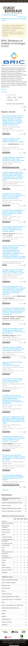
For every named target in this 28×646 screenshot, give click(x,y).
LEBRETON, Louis (15, 425)
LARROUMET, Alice (7, 367)
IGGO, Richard (9, 298)
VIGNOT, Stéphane (7, 275)
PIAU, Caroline (17, 405)
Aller (24, 106)
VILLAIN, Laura (14, 318)
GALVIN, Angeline (7, 443)
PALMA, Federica (7, 463)
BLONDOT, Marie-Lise (18, 481)
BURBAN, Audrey (7, 162)
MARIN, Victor (6, 425)
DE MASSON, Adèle (12, 183)
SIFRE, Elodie (10, 354)
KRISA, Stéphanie (12, 337)
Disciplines (10, 100)
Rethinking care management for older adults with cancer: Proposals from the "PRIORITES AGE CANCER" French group (13, 439)
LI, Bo (8, 235)
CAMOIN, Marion (6, 369)
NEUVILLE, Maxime (7, 233)
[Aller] (26, 15)
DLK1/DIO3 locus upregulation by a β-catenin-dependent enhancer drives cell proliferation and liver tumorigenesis (13, 212)
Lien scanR (4, 91)
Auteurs (9, 97)
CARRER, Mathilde (17, 461)
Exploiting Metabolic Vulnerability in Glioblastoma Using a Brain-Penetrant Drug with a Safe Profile (13, 159)
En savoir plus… (16, 643)
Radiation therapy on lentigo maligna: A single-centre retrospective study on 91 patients (13, 140)
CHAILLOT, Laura (7, 481)
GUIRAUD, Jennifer (7, 405)
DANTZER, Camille (7, 200)
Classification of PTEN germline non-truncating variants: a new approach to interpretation (12, 380)
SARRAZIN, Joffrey (7, 128)
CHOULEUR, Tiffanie (8, 316)
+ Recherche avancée (22, 16)
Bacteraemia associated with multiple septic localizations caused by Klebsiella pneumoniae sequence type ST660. (14, 457)
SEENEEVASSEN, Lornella (9, 352)
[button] (21, 1)
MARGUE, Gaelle (15, 127)
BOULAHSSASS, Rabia (13, 445)
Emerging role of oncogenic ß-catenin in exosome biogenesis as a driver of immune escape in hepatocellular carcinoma (13, 196)
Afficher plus (5, 490)
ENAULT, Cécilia (6, 407)
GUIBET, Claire (6, 426)
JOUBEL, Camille (7, 218)
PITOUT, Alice (6, 127)
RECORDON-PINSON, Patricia (10, 483)
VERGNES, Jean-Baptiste (9, 296)
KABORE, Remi (12, 144)
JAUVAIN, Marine (7, 461)
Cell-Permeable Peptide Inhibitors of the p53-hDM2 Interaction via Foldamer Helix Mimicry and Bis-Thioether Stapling (13, 229)
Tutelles (20, 97)
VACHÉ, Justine (17, 200)
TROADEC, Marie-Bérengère (10, 261)
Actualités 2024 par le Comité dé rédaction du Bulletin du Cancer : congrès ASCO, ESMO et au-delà (13, 271)
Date (16, 100)
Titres (14, 97)
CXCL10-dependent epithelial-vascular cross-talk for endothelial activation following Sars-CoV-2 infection (13, 477)
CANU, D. (5, 144)
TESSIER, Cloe (16, 162)
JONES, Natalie (15, 384)
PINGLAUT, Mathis (7, 164)
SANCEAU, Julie (6, 216)
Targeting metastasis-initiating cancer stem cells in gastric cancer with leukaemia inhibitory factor (13, 348)
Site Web (3, 89)
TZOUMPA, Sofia (6, 182)
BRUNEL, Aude (6, 202)
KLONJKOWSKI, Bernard (13, 263)
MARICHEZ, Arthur (19, 367)
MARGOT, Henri (6, 384)
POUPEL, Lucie (16, 216)
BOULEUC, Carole (12, 276)
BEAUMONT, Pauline (8, 335)
